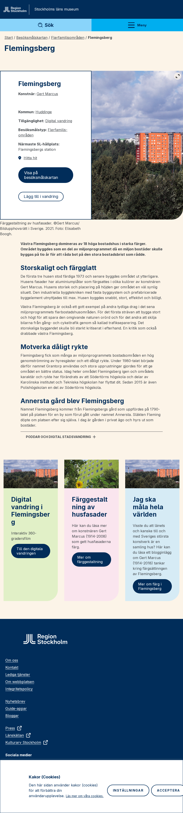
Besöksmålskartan (32, 37)
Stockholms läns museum (56, 9)
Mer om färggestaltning (90, 559)
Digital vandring (58, 121)
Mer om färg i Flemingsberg (150, 586)
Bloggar (12, 715)
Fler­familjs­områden (67, 37)
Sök (49, 25)
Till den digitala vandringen (30, 551)
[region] (91, 786)
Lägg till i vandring (41, 196)
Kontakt (11, 667)
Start (8, 37)
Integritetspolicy (19, 689)
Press (10, 728)
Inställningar (128, 790)
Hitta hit (30, 158)
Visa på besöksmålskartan (41, 175)
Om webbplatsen (19, 681)
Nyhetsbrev (15, 701)
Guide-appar (16, 708)
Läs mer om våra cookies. (85, 796)
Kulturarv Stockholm (23, 742)
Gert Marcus (47, 94)
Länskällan (14, 735)
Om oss (11, 660)
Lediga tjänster (17, 674)
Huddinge (43, 112)
